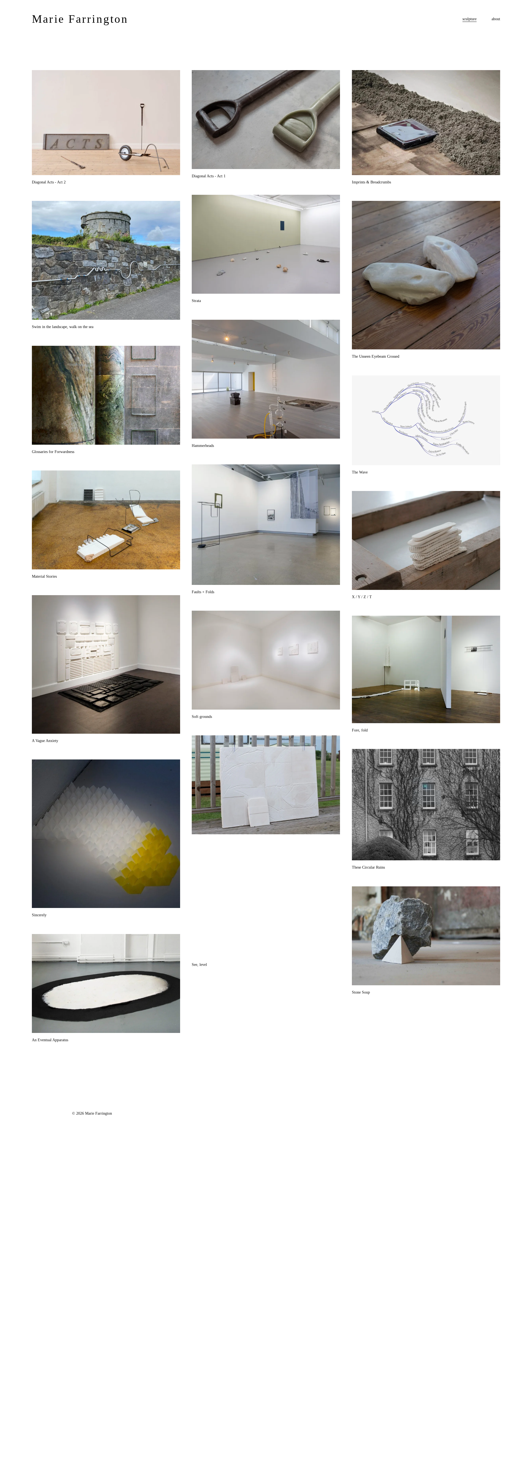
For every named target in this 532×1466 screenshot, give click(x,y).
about (496, 19)
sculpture (469, 19)
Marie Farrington (80, 18)
